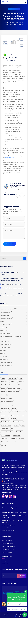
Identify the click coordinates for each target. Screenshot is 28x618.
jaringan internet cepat (7, 401)
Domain (20, 381)
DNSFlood (12, 381)
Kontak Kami (5, 564)
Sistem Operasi (5, 327)
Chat (21, 378)
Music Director (5, 411)
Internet (3, 395)
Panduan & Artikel (8, 503)
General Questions (19, 385)
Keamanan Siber (6, 333)
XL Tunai (3, 445)
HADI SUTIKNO (6, 288)
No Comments (11, 60)
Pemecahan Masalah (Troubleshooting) (11, 336)
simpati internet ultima (7, 432)
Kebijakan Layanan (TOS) (8, 530)
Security (16, 425)
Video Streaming (6, 365)
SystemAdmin (16, 435)
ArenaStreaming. (10, 157)
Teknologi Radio (6, 344)
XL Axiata (17, 442)
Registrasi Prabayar (6, 425)
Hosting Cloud (5, 315)
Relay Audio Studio (7, 552)
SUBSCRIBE (22, 576)
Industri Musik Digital (13, 391)
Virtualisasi (4, 330)
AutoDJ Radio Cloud (7, 540)
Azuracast (4, 350)
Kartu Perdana (19, 405)
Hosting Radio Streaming (14, 388)
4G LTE (3, 378)
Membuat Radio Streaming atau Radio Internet (14, 512)
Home (6, 22)
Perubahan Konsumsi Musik (18, 411)
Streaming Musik (5, 435)
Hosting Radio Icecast (8, 543)
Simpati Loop (19, 432)
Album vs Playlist (12, 378)
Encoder (3, 353)
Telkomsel (21, 438)
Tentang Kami (5, 561)
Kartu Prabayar (5, 408)
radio (23, 415)
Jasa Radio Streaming (7, 405)
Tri (2, 442)
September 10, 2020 (11, 58)
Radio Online (13, 418)
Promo (3, 415)
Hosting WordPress (6, 318)
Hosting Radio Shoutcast (8, 546)
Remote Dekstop (6, 324)
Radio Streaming (16, 284)
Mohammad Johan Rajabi (9, 272)
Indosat (3, 391)
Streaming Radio (6, 347)
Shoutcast (4, 359)
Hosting (3, 388)
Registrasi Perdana (17, 421)
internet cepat (12, 395)
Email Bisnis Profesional (8, 549)
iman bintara (6, 294)
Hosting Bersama (6, 312)
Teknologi (4, 341)
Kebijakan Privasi (6, 528)
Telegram (12, 438)
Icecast (3, 356)
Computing (4, 381)
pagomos (5, 284)
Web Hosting (9, 442)
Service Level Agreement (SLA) (10, 525)
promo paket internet (13, 415)
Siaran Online (4, 428)
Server (3, 321)
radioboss (4, 418)
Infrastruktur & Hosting (13, 9)
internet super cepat (6, 398)
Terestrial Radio (6, 362)
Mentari (14, 408)
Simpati (13, 428)
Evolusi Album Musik (6, 385)
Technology (4, 438)
